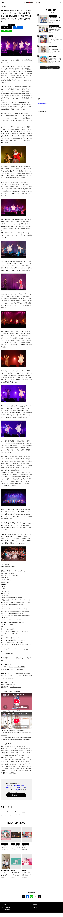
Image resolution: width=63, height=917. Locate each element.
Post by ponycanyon (42, 103)
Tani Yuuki (17, 811)
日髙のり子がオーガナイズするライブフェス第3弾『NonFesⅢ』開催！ (26, 847)
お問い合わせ (6, 909)
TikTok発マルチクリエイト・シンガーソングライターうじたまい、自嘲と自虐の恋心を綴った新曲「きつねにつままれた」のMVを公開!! (15, 874)
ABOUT (5, 904)
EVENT (13, 844)
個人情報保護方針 (7, 907)
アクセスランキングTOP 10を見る (50, 67)
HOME (2, 6)
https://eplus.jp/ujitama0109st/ (17, 667)
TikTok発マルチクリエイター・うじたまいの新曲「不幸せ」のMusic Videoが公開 (26, 874)
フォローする (17, 795)
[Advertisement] (49, 83)
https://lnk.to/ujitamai (15, 687)
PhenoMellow (16, 785)
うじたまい (10, 814)
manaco (9, 785)
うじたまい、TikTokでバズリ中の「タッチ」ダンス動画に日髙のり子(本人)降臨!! (5, 874)
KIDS (51, 56)
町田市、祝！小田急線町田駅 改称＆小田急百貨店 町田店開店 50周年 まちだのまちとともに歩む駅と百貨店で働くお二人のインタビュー (55, 29)
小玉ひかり (16, 790)
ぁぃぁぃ (13, 787)
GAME (51, 15)
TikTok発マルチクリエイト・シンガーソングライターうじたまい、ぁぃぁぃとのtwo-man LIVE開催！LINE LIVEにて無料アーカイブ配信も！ (6, 847)
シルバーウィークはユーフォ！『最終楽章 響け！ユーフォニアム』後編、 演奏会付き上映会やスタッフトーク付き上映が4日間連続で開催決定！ (55, 49)
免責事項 (35, 907)
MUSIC (12, 25)
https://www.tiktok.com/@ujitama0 (15, 730)
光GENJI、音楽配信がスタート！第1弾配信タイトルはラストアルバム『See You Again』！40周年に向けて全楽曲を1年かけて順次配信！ (55, 39)
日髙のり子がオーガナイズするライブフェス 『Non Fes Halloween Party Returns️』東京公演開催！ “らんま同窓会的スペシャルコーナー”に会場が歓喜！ (16, 847)
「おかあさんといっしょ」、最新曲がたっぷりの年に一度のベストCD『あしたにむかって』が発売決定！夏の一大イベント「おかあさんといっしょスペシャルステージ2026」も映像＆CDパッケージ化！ (55, 60)
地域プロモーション (54, 26)
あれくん (20, 787)
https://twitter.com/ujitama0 (24, 737)
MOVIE (55, 46)
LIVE (6, 6)
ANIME (2, 870)
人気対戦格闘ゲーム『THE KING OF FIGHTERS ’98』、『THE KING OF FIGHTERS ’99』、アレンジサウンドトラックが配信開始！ (55, 19)
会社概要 (35, 904)
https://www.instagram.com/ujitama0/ (20, 739)
